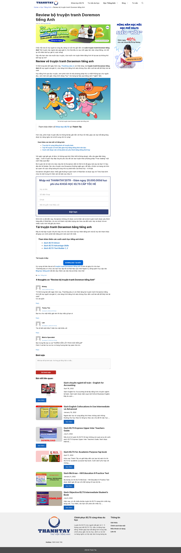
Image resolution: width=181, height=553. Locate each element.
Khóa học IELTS (62, 127)
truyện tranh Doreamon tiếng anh (67, 266)
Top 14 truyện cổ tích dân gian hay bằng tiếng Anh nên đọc (64, 148)
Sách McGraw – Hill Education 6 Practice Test (86, 473)
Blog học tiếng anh (43, 271)
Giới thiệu (114, 523)
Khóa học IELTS (77, 3)
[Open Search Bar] (142, 3)
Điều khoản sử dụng (118, 529)
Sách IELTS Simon (52, 243)
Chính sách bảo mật (118, 526)
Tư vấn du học (93, 3)
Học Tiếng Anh (109, 3)
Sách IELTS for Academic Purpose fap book (85, 452)
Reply (37, 303)
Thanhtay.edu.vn (67, 66)
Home (36, 7)
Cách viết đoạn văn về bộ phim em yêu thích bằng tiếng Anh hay (66, 150)
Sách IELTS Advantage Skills (56, 245)
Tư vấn (135, 3)
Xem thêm (41, 400)
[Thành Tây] (47, 3)
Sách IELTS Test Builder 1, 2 (56, 248)
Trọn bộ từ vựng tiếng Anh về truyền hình (57, 145)
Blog (124, 3)
